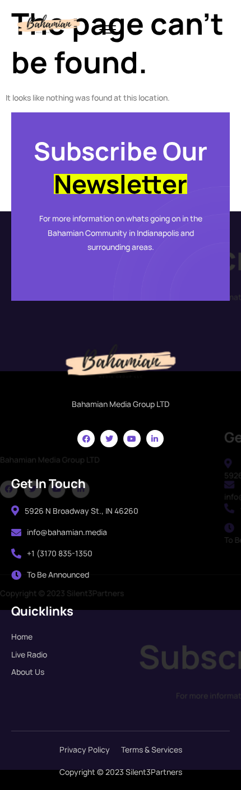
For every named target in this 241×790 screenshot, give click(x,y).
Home (22, 636)
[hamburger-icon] (107, 30)
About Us (27, 671)
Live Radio (29, 654)
